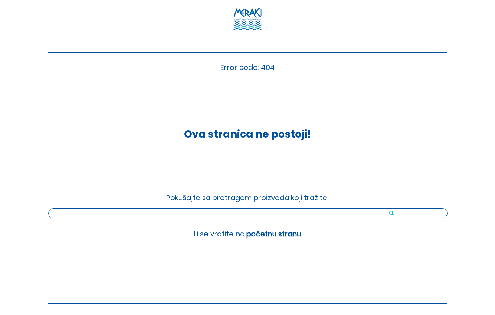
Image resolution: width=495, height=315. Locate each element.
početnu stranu (273, 234)
